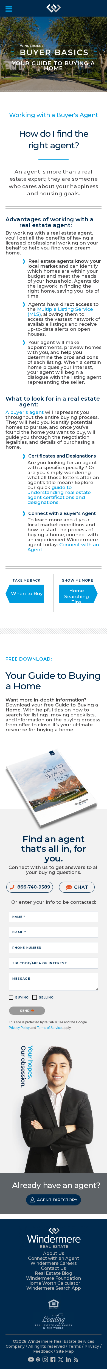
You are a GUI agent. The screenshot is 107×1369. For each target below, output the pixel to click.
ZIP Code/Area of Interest (39, 963)
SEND (25, 1011)
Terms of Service (49, 1028)
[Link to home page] (54, 8)
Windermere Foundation (53, 1278)
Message (21, 979)
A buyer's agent (24, 412)
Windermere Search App (53, 1288)
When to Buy (27, 593)
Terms (74, 1346)
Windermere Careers (53, 1263)
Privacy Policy (19, 1028)
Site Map (65, 1351)
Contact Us (53, 1268)
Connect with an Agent (63, 547)
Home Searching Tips (76, 596)
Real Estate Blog (53, 1273)
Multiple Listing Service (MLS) (60, 311)
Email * (19, 932)
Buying (22, 997)
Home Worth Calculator (53, 1283)
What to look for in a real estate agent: (52, 401)
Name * (19, 917)
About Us (53, 1253)
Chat (81, 887)
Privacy (92, 1346)
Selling (46, 997)
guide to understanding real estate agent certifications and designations (59, 495)
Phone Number (26, 948)
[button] (29, 887)
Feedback (43, 1351)
